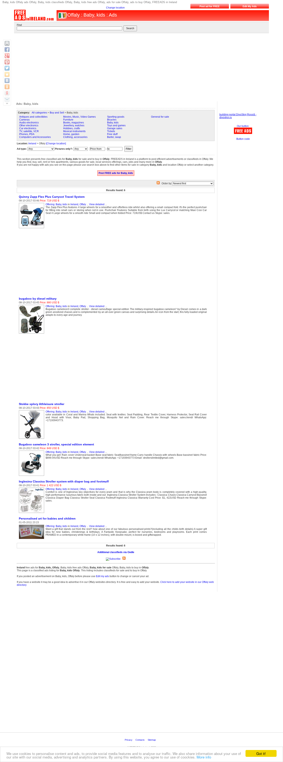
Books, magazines (73, 122)
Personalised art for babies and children (47, 518)
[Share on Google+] (7, 55)
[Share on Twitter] (7, 68)
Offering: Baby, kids (56, 204)
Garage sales (114, 128)
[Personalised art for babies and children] (32, 539)
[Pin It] (7, 61)
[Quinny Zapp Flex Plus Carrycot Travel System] (32, 228)
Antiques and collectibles (33, 116)
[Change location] (56, 143)
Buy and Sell (57, 112)
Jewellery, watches (73, 125)
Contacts (140, 740)
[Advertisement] (139, 66)
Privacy (129, 740)
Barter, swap (114, 137)
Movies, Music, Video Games (79, 116)
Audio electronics (29, 122)
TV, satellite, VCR (29, 131)
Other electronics (28, 125)
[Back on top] (7, 43)
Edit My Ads (250, 6)
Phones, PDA (26, 134)
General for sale (160, 116)
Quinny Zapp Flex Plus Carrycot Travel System (52, 196)
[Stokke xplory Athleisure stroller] (32, 439)
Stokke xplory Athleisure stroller (41, 404)
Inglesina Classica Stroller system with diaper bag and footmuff (64, 481)
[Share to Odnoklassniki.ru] (7, 86)
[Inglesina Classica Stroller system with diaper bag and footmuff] (32, 513)
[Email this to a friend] (7, 99)
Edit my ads (102, 576)
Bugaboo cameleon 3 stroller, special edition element (56, 444)
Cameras (24, 119)
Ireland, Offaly (78, 204)
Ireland (32, 143)
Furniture (68, 119)
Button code (243, 138)
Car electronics (27, 128)
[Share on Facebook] (7, 49)
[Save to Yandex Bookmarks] (7, 92)
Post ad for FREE (210, 6)
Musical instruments (74, 131)
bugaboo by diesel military (38, 298)
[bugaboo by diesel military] (32, 333)
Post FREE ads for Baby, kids (116, 173)
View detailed (96, 204)
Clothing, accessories (75, 137)
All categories (39, 112)
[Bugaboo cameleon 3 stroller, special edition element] (32, 476)
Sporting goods (115, 116)
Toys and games (116, 125)
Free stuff (112, 134)
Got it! (261, 753)
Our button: (243, 126)
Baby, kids (113, 122)
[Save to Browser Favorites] (7, 74)
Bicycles (111, 119)
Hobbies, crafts (71, 128)
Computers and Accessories (35, 137)
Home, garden (71, 134)
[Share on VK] (7, 80)
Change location (115, 7)
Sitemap (152, 740)
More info (204, 757)
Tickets (111, 131)
